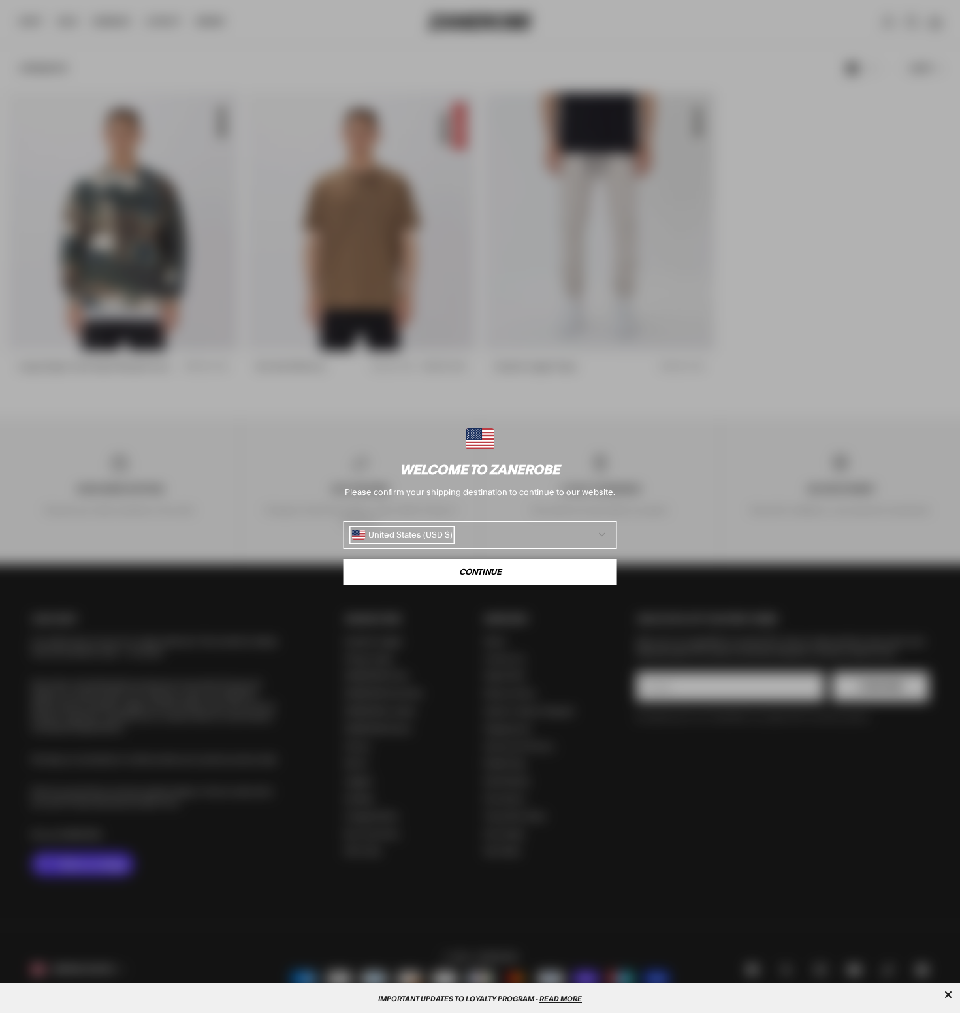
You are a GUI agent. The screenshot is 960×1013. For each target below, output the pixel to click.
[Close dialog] (948, 994)
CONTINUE (480, 572)
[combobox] (402, 534)
